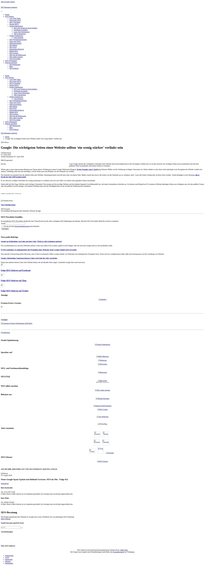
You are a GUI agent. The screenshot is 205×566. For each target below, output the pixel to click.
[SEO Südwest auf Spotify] (107, 437)
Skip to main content (8, 2)
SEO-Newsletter (14, 59)
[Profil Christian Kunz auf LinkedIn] (106, 445)
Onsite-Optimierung (16, 26)
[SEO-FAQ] (102, 381)
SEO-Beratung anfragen (9, 7)
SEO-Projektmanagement (18, 39)
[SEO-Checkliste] (102, 299)
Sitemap (8, 561)
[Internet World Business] (102, 406)
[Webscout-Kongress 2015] (102, 360)
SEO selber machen (16, 57)
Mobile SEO (13, 51)
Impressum (8, 559)
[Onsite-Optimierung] (102, 344)
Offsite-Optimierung (16, 36)
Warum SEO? (14, 24)
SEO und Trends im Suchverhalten (25, 28)
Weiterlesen (5, 484)
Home (7, 14)
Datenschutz (9, 555)
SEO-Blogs (13, 45)
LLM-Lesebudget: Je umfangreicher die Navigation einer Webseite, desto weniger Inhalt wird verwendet (39, 250)
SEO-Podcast (13, 68)
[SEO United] (102, 409)
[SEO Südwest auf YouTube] (111, 453)
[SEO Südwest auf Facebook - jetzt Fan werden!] (98, 437)
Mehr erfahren (5, 519)
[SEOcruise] (102, 364)
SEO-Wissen (9, 16)
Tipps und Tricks (15, 41)
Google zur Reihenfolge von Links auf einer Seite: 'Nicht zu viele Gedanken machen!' (31, 241)
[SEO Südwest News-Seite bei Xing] (101, 453)
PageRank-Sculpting (21, 30)
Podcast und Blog (11, 63)
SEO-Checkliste (14, 22)
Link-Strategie (18, 38)
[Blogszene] (102, 372)
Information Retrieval (16, 49)
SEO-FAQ (13, 47)
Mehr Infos (124, 550)
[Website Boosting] (102, 398)
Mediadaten (9, 563)
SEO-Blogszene (14, 64)
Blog (11, 66)
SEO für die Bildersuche (17, 55)
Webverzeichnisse (15, 43)
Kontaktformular (118, 552)
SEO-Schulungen (11, 61)
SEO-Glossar (13, 53)
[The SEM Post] (102, 417)
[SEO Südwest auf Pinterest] (98, 445)
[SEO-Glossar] (102, 461)
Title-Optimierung (20, 34)
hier (39, 211)
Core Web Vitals (14, 18)
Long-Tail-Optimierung (21, 32)
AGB (7, 557)
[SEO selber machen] (102, 390)
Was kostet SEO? (15, 20)
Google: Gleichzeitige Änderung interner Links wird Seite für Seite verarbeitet (29, 258)
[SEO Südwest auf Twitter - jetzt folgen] (93, 453)
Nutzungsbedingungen (22, 226)
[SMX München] (102, 356)
